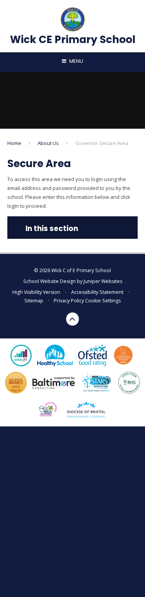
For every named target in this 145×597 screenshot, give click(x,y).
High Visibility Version (36, 292)
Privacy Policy (69, 300)
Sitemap (33, 300)
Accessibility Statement (97, 292)
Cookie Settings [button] (103, 300)
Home (14, 143)
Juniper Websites (103, 281)
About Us (48, 143)
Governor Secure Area (101, 143)
